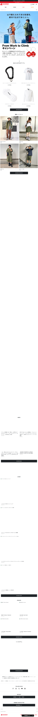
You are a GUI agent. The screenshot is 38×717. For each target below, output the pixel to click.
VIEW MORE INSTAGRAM (19, 670)
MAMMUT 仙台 (21, 141)
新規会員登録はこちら (19, 705)
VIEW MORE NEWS (19, 461)
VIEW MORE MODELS (19, 109)
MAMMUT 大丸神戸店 (3, 141)
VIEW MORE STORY (19, 595)
